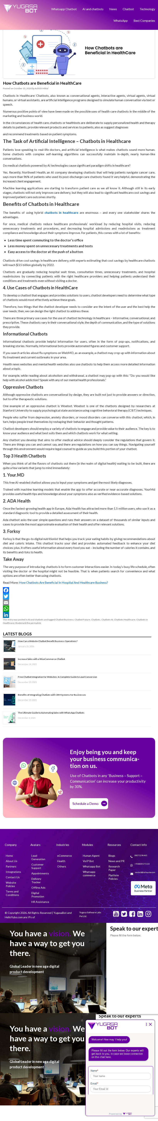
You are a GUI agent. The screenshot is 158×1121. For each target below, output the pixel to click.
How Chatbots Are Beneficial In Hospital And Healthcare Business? (63, 582)
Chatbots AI (107, 619)
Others (61, 866)
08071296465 (140, 855)
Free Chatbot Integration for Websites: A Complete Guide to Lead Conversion (57, 676)
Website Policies (11, 884)
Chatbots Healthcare (124, 619)
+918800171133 (142, 864)
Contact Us (13, 877)
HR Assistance (40, 901)
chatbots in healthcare (61, 212)
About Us (11, 861)
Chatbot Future (82, 619)
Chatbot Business (64, 619)
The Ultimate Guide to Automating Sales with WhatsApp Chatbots (51, 712)
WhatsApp (120, 17)
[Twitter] (79, 596)
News (113, 8)
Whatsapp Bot (91, 866)
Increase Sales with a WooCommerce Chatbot (41, 658)
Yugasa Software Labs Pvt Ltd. (90, 914)
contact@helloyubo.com (145, 872)
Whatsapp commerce (89, 873)
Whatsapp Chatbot (64, 8)
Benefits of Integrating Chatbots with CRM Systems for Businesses (52, 694)
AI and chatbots (92, 8)
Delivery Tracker (36, 880)
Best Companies (144, 17)
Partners (11, 866)
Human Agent (91, 855)
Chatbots (95, 619)
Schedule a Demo (85, 803)
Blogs (111, 855)
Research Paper (114, 868)
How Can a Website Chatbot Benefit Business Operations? (47, 640)
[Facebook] (79, 590)
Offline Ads (38, 887)
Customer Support (37, 866)
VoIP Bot (88, 861)
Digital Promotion (37, 894)
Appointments (40, 873)
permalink (35, 623)
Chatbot (128, 8)
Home (9, 855)
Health (61, 861)
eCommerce (64, 855)
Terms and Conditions (12, 893)
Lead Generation (38, 857)
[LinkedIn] (79, 615)
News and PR (116, 861)
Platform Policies (113, 877)
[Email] (79, 602)
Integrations (13, 871)
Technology (147, 8)
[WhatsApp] (79, 609)
